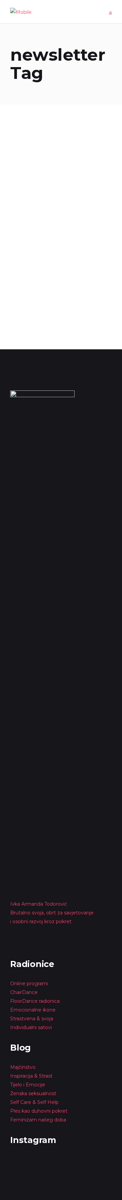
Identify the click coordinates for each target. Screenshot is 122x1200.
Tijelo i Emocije (27, 1085)
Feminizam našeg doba (38, 1120)
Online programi (29, 984)
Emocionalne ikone (33, 1010)
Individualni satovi (31, 1027)
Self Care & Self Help (34, 1102)
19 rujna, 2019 (25, 132)
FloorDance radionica (35, 1001)
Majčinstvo (23, 1067)
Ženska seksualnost (33, 1093)
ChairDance (24, 992)
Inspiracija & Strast (31, 1076)
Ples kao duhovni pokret (38, 1111)
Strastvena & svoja (31, 1019)
